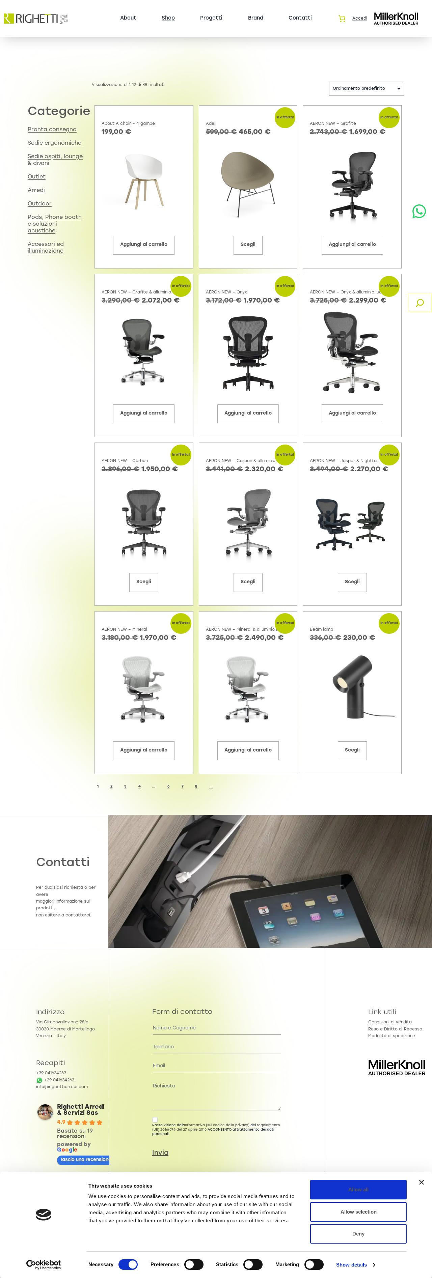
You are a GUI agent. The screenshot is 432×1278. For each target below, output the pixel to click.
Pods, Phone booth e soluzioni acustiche (55, 224)
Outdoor (40, 204)
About (128, 18)
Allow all (358, 1189)
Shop (168, 18)
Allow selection (359, 1212)
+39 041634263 (51, 1073)
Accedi (359, 19)
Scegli (248, 244)
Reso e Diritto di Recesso (395, 1029)
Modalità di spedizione (391, 1036)
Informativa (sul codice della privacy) (216, 1125)
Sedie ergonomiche (54, 143)
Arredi (36, 190)
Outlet (37, 177)
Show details (351, 1265)
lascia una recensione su (89, 1159)
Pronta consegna (52, 130)
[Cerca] (420, 303)
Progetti (211, 18)
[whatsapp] (419, 211)
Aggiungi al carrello (143, 244)
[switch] (194, 1264)
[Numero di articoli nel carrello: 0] (342, 18)
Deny (358, 1234)
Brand (255, 18)
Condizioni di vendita (390, 1022)
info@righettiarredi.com (62, 1087)
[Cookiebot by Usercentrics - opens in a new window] (43, 1265)
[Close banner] (421, 1182)
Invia (160, 1153)
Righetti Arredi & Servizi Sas (81, 1110)
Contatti (300, 18)
